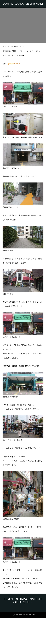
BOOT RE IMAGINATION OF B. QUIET (23, 4)
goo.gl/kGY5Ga (14, 64)
